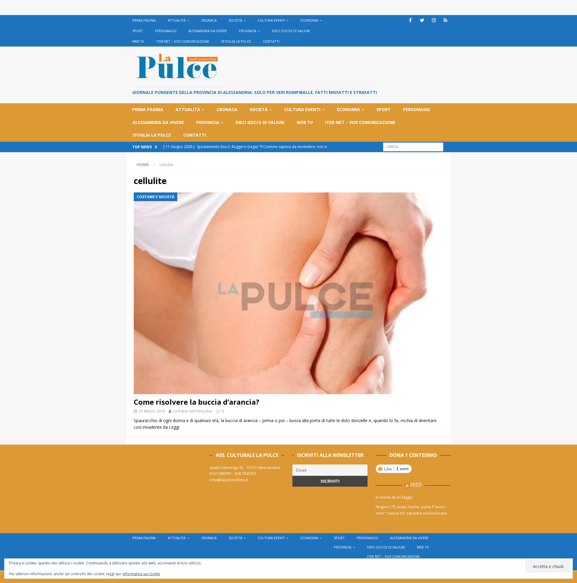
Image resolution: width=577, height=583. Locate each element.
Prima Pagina (144, 20)
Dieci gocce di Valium (291, 31)
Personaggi (165, 31)
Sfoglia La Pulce (236, 41)
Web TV (138, 41)
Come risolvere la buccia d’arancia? (196, 402)
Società (235, 20)
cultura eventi (271, 20)
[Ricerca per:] (413, 146)
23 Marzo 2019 (152, 411)
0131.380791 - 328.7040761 (232, 473)
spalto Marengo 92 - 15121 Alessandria (244, 467)
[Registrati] (445, 20)
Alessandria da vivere (207, 31)
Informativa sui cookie (141, 573)
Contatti (271, 41)
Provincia (247, 31)
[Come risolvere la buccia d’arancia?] (288, 293)
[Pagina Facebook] (410, 20)
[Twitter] (422, 20)
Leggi (174, 427)
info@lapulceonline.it (228, 479)
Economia (309, 20)
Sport (137, 31)
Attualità (176, 20)
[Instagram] (434, 20)
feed (416, 485)
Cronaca (209, 20)
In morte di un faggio (394, 497)
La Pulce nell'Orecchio (192, 411)
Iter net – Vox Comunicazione (182, 41)
